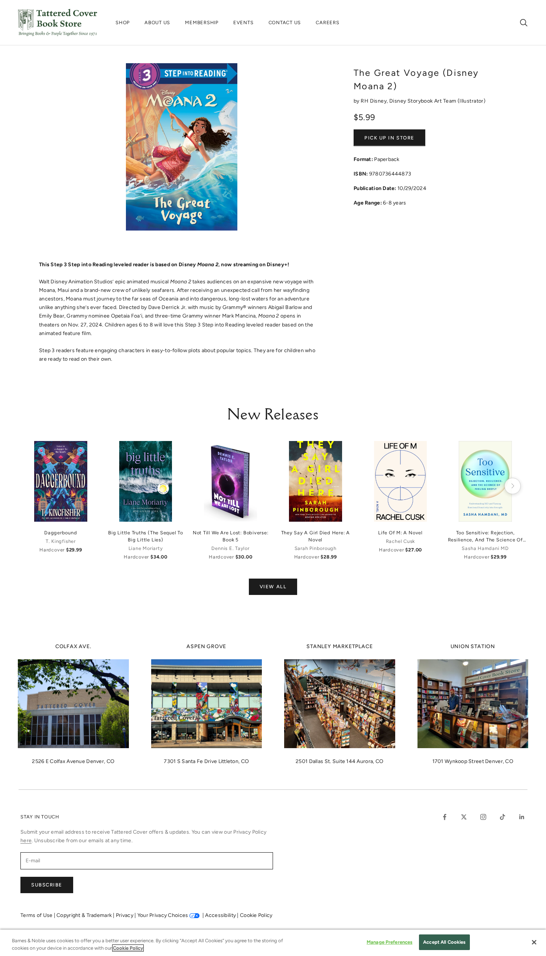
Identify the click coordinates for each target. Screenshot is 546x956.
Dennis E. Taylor (230, 548)
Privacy (125, 915)
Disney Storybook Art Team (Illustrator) (437, 101)
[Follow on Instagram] (483, 817)
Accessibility (221, 915)
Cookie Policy (256, 915)
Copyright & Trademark (84, 915)
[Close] (534, 942)
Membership (201, 22)
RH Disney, (375, 101)
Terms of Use (37, 915)
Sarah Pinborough (316, 548)
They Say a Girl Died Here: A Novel (315, 536)
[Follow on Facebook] (444, 817)
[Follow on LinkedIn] (522, 817)
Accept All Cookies (444, 942)
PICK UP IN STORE (389, 138)
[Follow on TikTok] (502, 817)
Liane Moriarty (146, 548)
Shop (123, 22)
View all (273, 586)
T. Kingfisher (61, 541)
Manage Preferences (389, 942)
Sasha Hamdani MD (485, 548)
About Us (157, 22)
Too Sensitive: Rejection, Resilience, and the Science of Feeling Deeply (485, 536)
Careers (327, 22)
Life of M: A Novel (400, 532)
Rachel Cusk (400, 541)
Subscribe (46, 885)
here (26, 840)
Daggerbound (60, 532)
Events (243, 22)
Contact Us (285, 22)
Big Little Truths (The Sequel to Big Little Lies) (145, 536)
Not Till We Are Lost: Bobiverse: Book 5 (231, 536)
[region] (273, 943)
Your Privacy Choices (162, 915)
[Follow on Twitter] (464, 817)
